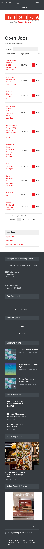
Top (34, 526)
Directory (23, 540)
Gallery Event (23, 352)
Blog (18, 542)
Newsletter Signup (22, 310)
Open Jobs (10, 237)
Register (22, 334)
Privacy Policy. (16, 534)
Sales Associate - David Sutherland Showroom (10, 180)
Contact (25, 542)
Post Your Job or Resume (15, 244)
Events (7, 479)
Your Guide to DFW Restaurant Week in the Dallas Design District (16, 475)
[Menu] (22, 29)
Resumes (9, 240)
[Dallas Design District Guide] (23, 519)
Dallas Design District (19, 532)
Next (33, 219)
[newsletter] (18, 2)
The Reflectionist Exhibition (28, 350)
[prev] (13, 351)
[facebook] (6, 2)
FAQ (9, 544)
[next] (7, 7)
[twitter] (10, 2)
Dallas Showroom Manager (10, 166)
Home (10, 540)
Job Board (11, 542)
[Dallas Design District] (22, 20)
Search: (9, 49)
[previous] (2, 7)
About (16, 540)
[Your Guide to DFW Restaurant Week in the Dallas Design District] (23, 456)
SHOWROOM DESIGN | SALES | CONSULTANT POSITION (11, 65)
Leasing (32, 542)
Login (22, 327)
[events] (2, 2)
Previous (12, 219)
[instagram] (14, 2)
